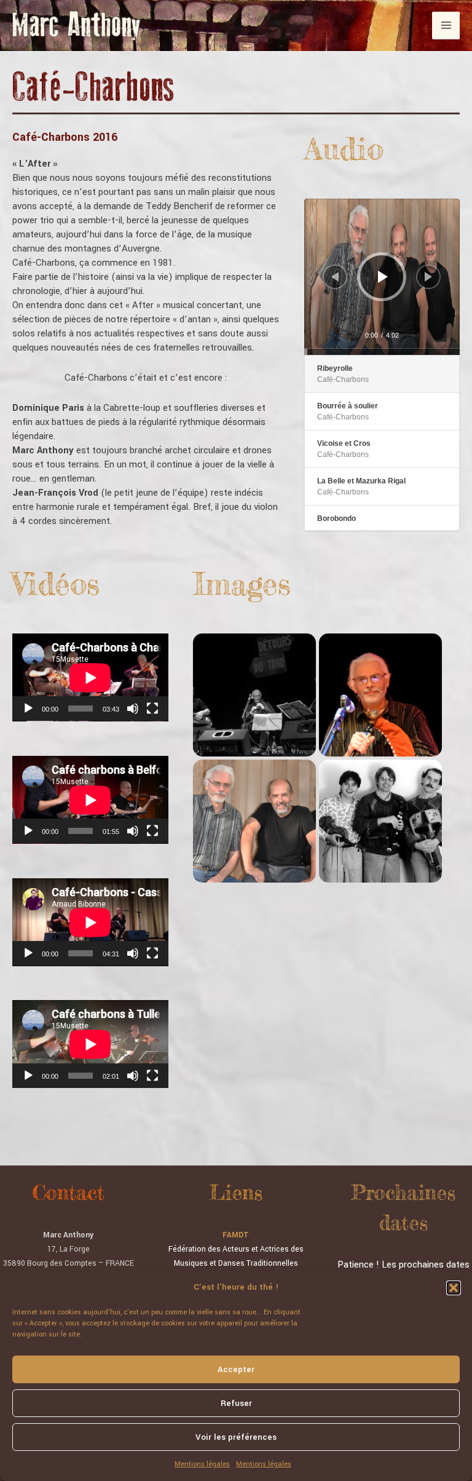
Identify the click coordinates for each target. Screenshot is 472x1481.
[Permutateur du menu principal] (446, 25)
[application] (382, 276)
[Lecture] (383, 277)
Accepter (236, 1369)
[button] (453, 1288)
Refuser (236, 1403)
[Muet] (133, 708)
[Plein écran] (152, 708)
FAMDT (235, 1235)
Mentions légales (202, 1464)
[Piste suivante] (428, 277)
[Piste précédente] (335, 277)
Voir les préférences (236, 1437)
